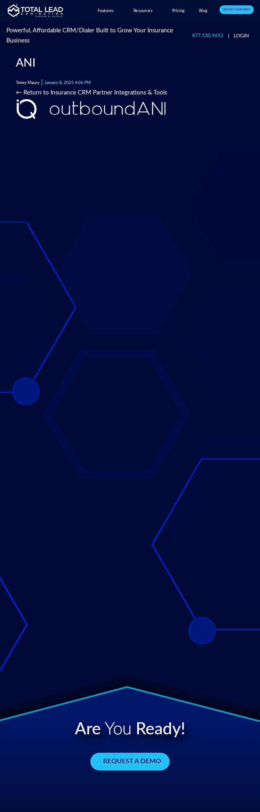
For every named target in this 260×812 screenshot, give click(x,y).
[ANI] (91, 109)
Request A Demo (132, 761)
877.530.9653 (207, 35)
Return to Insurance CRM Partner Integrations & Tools (91, 93)
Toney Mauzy (28, 83)
